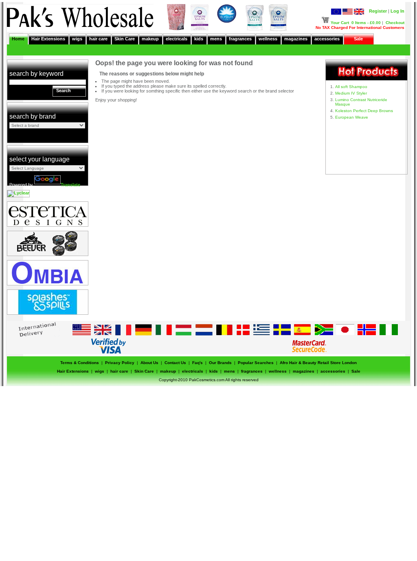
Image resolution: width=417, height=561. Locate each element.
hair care (98, 38)
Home (18, 38)
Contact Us (175, 362)
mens (216, 38)
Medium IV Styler (351, 93)
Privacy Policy (119, 362)
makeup (150, 38)
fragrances (240, 38)
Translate (70, 184)
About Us (149, 362)
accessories (327, 38)
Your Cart (340, 22)
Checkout (395, 22)
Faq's (197, 362)
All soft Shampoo (351, 86)
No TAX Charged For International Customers (360, 27)
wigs (77, 38)
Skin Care (124, 38)
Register (378, 11)
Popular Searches (256, 362)
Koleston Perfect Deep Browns (364, 110)
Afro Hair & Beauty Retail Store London (318, 362)
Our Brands (220, 362)
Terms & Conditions (79, 362)
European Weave (351, 117)
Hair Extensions (48, 38)
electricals (176, 38)
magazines (295, 38)
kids (198, 38)
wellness (268, 38)
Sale (358, 38)
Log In (397, 11)
